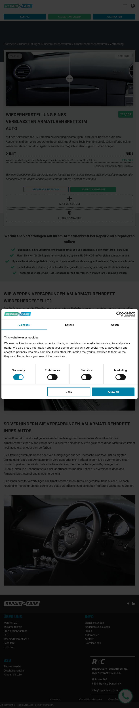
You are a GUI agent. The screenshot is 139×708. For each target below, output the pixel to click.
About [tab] (115, 324)
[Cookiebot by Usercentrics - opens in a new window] (119, 314)
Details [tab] (69, 324)
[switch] (52, 377)
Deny (69, 391)
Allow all (113, 391)
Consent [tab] (24, 324)
